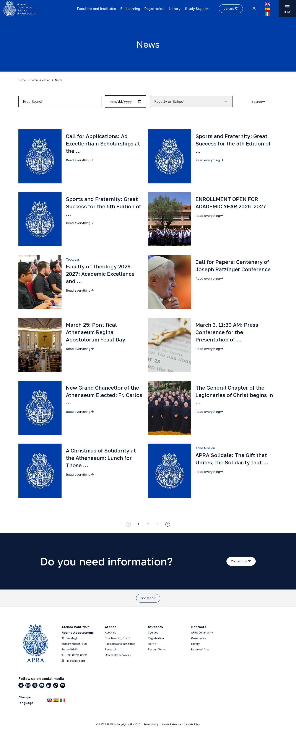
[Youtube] (41, 685)
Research (111, 649)
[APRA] (36, 8)
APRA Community (202, 632)
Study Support (197, 9)
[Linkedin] (48, 685)
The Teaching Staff (117, 638)
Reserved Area (200, 649)
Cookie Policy (193, 724)
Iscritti (152, 643)
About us (110, 632)
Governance (198, 638)
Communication (40, 80)
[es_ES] (267, 9)
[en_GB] (267, 4)
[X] (34, 685)
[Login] (254, 9)
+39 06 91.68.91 (77, 655)
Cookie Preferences (172, 724)
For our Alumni (157, 649)
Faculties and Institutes (96, 9)
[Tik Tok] (55, 685)
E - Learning (130, 9)
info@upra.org (75, 660)
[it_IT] (267, 14)
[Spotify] (62, 685)
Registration (154, 9)
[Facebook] (21, 685)
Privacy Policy (151, 724)
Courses (153, 632)
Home (22, 80)
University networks (117, 655)
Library (175, 9)
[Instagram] (28, 685)
